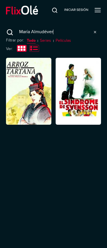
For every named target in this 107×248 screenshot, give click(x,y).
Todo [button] (31, 40)
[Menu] (97, 10)
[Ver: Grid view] (22, 48)
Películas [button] (63, 40)
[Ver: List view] (34, 48)
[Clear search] (95, 32)
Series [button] (45, 40)
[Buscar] (51, 10)
